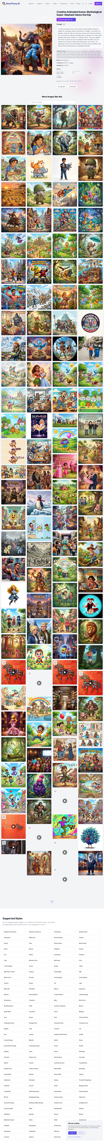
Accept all (72, 1133)
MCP (72, 3)
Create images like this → (66, 19)
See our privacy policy (74, 1136)
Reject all (81, 1133)
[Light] (86, 4)
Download (73, 86)
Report (71, 62)
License (58, 81)
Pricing (78, 3)
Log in (91, 3)
